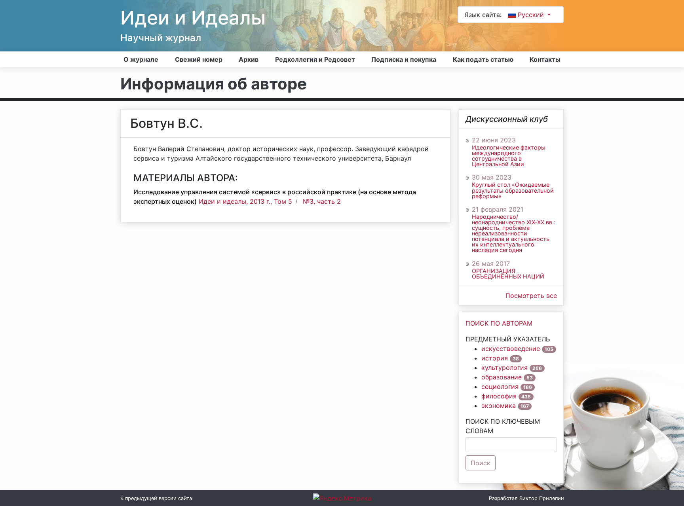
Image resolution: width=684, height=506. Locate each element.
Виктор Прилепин (541, 498)
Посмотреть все (531, 295)
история (494, 358)
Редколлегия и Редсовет (315, 59)
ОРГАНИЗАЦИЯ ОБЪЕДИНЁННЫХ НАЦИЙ (508, 273)
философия (499, 396)
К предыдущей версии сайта (156, 498)
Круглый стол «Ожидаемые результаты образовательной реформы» (513, 190)
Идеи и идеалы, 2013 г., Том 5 (245, 201)
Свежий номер (198, 59)
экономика (498, 405)
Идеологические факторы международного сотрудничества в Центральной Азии (508, 156)
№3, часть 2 (322, 201)
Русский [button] (532, 15)
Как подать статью (483, 59)
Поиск (480, 463)
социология (500, 386)
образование (501, 377)
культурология (504, 367)
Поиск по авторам (499, 323)
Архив (248, 59)
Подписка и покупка (403, 59)
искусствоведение (510, 348)
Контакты (545, 59)
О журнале (141, 59)
